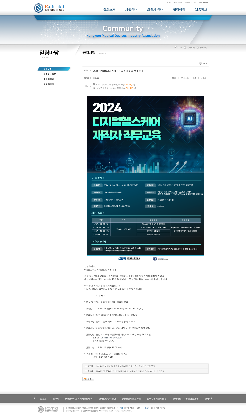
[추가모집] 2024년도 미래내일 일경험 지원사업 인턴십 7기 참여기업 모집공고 (130, 371)
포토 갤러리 (49, 84)
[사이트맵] (178, 2)
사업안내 (131, 9)
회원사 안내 (155, 9)
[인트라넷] (203, 2)
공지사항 (48, 69)
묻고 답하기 (49, 79)
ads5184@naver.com (111, 337)
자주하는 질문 (50, 74)
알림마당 (179, 9)
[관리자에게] (190, 2)
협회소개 (109, 9)
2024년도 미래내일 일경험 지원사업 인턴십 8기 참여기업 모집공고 (125, 366)
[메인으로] (168, 2)
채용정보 (201, 9)
